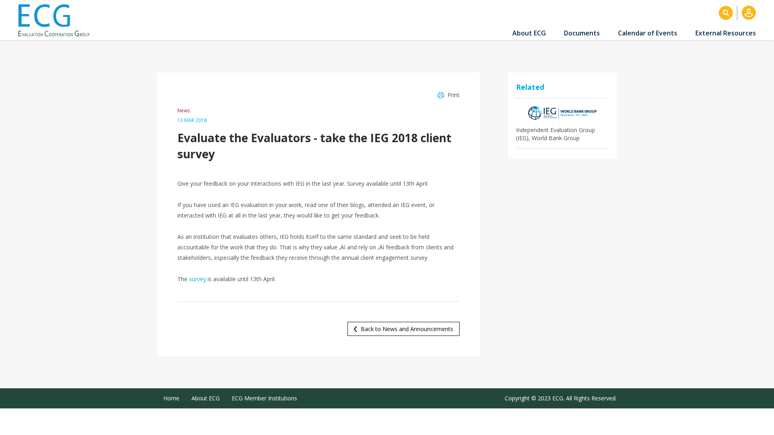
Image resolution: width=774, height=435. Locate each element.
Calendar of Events (647, 33)
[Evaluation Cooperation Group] (57, 20)
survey (197, 279)
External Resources (725, 33)
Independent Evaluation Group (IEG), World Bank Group (555, 134)
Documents (582, 33)
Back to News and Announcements (407, 329)
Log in (749, 13)
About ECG (529, 33)
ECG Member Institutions (264, 398)
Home (171, 398)
